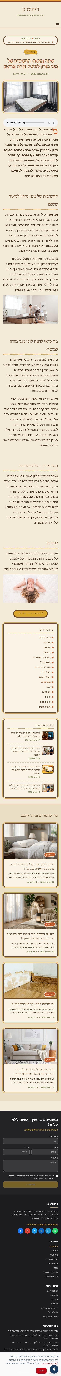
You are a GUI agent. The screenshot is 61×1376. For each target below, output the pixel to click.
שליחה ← (30, 1184)
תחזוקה (47, 642)
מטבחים (46, 691)
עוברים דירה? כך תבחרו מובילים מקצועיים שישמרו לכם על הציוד (31, 1351)
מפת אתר (53, 1263)
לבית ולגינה (45, 637)
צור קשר (54, 1254)
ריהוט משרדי (44, 706)
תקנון (55, 1267)
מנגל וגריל (45, 662)
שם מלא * (54, 1136)
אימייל (27, 1147)
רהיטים (47, 652)
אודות (55, 1250)
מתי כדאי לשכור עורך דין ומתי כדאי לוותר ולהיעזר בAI (33, 1330)
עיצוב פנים (45, 701)
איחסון (47, 647)
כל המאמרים (52, 1259)
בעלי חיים (46, 672)
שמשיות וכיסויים (43, 667)
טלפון (56, 1147)
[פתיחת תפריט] (57, 24)
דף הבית (54, 1246)
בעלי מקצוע (45, 677)
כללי (48, 686)
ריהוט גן (30, 9)
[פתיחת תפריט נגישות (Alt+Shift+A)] (54, 1369)
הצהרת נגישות (51, 1276)
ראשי (37, 38)
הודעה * (54, 1158)
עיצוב (48, 696)
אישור (41, 1370)
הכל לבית (26, 38)
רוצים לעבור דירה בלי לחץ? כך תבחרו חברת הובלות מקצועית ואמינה (34, 1336)
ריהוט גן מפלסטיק (42, 657)
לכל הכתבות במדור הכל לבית (30, 613)
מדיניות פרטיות (50, 1272)
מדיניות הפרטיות (49, 1363)
